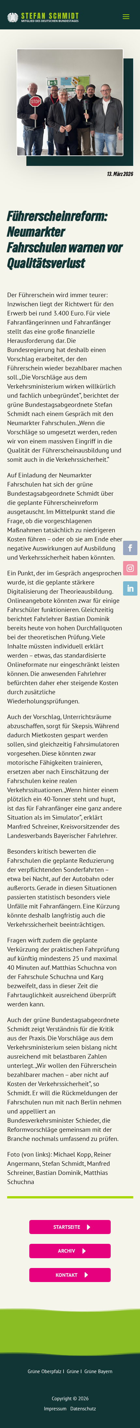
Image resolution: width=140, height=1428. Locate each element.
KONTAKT (66, 1275)
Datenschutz (83, 1408)
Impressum (57, 1408)
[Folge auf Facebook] (130, 548)
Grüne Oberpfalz (45, 1371)
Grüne (73, 1371)
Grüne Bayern (98, 1371)
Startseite (66, 1227)
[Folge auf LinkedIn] (130, 588)
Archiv (66, 1250)
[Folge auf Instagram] (130, 568)
